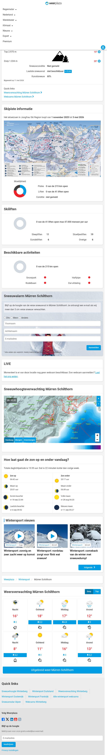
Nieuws (7, 30)
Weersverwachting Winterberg (72, 691)
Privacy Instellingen (10, 750)
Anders (24, 317)
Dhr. (8, 317)
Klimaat (7, 25)
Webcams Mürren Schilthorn (18, 96)
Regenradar (9, 9)
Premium (7, 41)
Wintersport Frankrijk (38, 696)
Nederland (8, 14)
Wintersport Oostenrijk (12, 696)
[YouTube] (15, 720)
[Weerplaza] (53, 3)
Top (97, 591)
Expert (6, 36)
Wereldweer (9, 20)
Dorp (89, 591)
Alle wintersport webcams (65, 696)
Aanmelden (94, 347)
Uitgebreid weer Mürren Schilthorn (52, 670)
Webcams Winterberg (35, 702)
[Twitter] (7, 720)
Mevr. (15, 317)
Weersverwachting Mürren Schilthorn (22, 92)
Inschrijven (8, 744)
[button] (52, 419)
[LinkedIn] (11, 720)
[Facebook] (3, 720)
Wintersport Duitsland (43, 691)
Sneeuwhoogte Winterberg (14, 691)
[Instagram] (19, 720)
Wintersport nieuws (20, 520)
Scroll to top (102, 750)
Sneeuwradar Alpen (11, 702)
